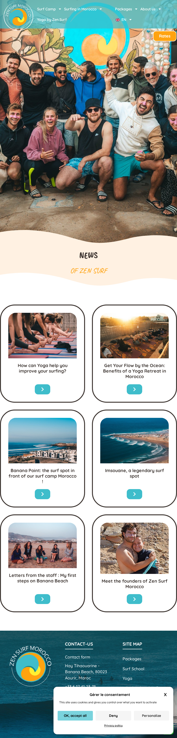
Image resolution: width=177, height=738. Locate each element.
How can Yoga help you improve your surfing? (43, 368)
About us (148, 9)
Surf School (133, 668)
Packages (132, 658)
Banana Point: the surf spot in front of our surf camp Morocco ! (43, 475)
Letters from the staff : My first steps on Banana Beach (42, 578)
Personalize (151, 715)
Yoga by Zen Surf (52, 19)
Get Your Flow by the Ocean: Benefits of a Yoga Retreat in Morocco (134, 370)
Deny (113, 715)
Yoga (127, 678)
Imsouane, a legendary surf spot (134, 473)
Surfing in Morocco (80, 9)
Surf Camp (46, 9)
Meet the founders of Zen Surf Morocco (135, 583)
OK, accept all (75, 715)
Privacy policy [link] (113, 725)
